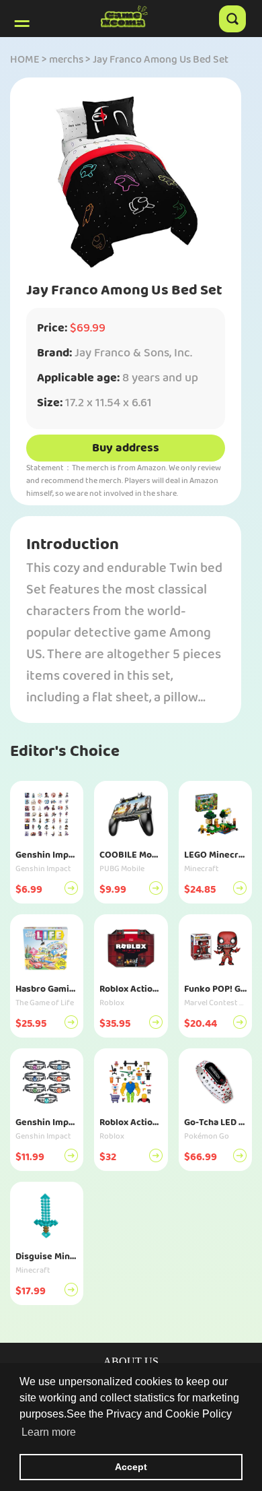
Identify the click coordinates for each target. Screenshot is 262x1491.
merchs (66, 59)
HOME (25, 59)
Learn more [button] (48, 1432)
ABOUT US (131, 1361)
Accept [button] (131, 1466)
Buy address (125, 448)
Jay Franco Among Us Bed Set (160, 59)
